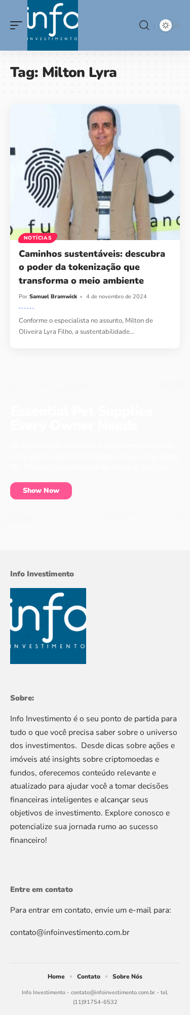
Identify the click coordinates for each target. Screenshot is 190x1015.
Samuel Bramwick (53, 296)
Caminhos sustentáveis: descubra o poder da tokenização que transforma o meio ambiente (92, 267)
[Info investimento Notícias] (52, 25)
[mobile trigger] (18, 25)
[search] (144, 25)
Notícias (38, 238)
